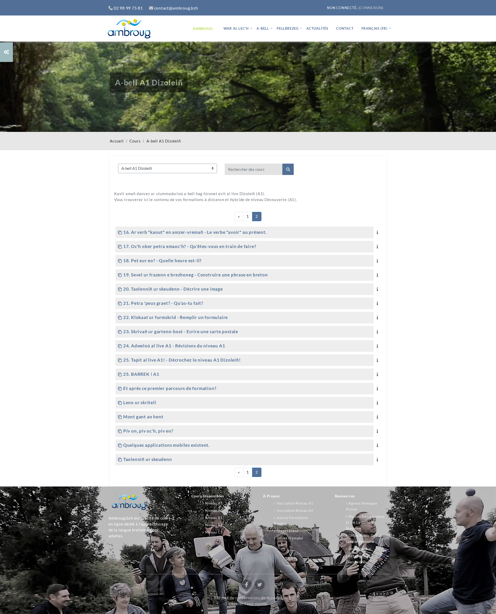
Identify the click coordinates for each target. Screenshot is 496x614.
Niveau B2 (213, 525)
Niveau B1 (213, 518)
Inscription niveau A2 (295, 510)
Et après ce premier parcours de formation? (169, 388)
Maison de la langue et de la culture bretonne (365, 522)
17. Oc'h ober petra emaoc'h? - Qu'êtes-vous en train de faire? (189, 246)
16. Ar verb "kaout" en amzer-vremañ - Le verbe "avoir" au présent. (195, 232)
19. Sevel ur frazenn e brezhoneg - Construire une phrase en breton (195, 274)
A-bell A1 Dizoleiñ (163, 141)
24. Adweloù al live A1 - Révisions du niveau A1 (174, 345)
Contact (345, 28)
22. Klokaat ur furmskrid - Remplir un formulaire (175, 317)
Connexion (371, 8)
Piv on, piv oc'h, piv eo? (148, 431)
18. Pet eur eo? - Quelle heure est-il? (162, 260)
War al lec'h (236, 28)
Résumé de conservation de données (248, 598)
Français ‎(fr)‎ (374, 28)
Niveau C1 (214, 532)
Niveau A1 (214, 503)
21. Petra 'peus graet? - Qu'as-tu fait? (163, 303)
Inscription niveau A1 (295, 503)
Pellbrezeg (288, 28)
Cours (135, 141)
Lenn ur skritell (139, 402)
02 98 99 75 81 (128, 7)
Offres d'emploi (290, 538)
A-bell (263, 28)
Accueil (117, 141)
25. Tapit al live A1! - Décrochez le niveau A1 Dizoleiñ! (182, 360)
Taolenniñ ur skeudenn (147, 459)
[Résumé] (378, 232)
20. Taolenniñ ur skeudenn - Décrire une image (173, 289)
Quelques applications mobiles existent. (166, 445)
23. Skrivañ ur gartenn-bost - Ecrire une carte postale (180, 331)
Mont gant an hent (143, 416)
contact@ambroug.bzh (176, 7)
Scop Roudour (359, 549)
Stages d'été (287, 531)
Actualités (317, 28)
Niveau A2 (214, 510)
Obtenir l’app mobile (248, 604)
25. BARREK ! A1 (141, 374)
